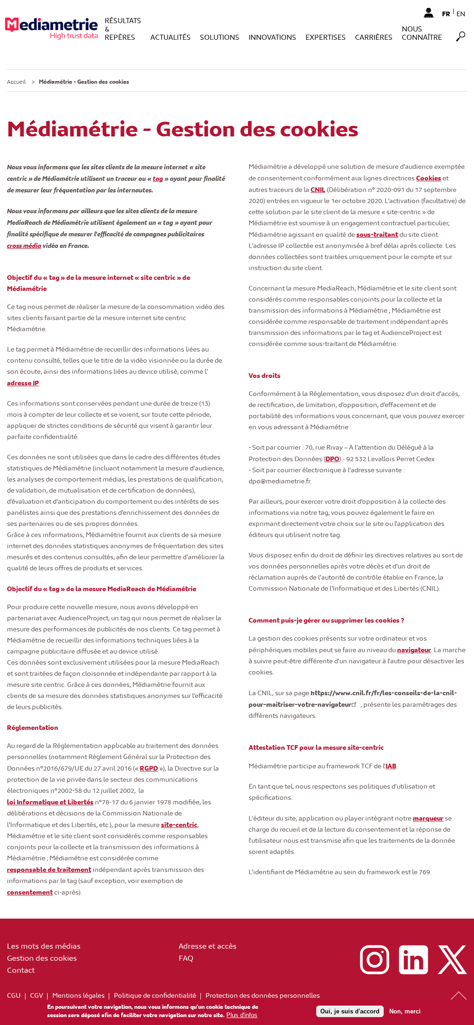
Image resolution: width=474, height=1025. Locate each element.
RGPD (149, 767)
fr (446, 13)
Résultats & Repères (123, 28)
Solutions (219, 37)
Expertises (326, 37)
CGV (36, 995)
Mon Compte (428, 12)
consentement (30, 891)
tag (158, 178)
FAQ (186, 957)
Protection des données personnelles (263, 995)
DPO (332, 458)
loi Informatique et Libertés (50, 801)
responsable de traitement (49, 869)
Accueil (16, 81)
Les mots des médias (44, 945)
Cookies (428, 177)
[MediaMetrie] (51, 28)
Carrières (374, 37)
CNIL (318, 189)
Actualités (170, 37)
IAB (391, 765)
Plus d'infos (241, 1015)
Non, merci (405, 1011)
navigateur (414, 649)
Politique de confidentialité (155, 995)
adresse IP (23, 382)
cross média (24, 245)
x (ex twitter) (452, 960)
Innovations (272, 37)
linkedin (413, 960)
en (460, 13)
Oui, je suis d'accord (350, 1011)
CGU (14, 995)
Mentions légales (78, 995)
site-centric (179, 824)
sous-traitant (377, 234)
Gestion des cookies (42, 957)
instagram (374, 960)
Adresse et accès (208, 945)
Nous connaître (422, 33)
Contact (21, 969)
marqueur (428, 817)
